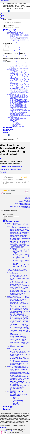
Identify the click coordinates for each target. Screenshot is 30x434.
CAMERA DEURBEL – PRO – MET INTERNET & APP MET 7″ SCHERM (18, 296)
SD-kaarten (15, 122)
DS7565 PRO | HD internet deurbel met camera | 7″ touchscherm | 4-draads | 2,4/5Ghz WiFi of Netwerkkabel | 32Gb (19, 71)
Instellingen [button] (21, 425)
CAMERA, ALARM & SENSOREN (14, 103)
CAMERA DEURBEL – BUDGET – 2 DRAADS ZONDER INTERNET (18, 46)
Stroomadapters (17, 123)
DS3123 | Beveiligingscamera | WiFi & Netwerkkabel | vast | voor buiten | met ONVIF (18, 107)
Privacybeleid (26, 207)
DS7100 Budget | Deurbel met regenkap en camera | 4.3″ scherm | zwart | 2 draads (21, 50)
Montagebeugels (17, 124)
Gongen (15, 125)
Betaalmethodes (25, 204)
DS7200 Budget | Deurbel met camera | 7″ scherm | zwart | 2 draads (21, 55)
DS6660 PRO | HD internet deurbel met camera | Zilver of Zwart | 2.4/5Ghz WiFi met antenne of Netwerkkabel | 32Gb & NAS (20, 59)
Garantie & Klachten (24, 201)
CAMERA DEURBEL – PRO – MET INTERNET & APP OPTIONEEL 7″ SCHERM (18, 57)
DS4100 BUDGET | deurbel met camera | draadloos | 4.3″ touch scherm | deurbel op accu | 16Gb (19, 35)
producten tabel (8, 129)
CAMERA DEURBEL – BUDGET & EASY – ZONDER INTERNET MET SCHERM (16, 33)
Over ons (27, 198)
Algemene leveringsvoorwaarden (20, 206)
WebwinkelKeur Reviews (9, 431)
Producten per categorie (11, 221)
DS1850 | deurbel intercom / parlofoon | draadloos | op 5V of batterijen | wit (19, 100)
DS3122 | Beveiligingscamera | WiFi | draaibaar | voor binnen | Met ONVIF (18, 105)
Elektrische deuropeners (18, 126)
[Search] (4, 26)
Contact (27, 197)
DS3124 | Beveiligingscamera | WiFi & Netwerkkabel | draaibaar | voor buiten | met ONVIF (20, 110)
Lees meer (3, 427)
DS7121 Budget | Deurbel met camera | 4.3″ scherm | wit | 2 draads (21, 48)
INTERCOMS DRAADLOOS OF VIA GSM (16, 94)
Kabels (14, 121)
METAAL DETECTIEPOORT (13, 117)
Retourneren (7, 130)
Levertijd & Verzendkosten (22, 203)
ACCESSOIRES (13, 120)
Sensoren (12, 116)
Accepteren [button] (3, 425)
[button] (9, 30)
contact (5, 132)
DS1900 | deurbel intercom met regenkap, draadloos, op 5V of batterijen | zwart (19, 102)
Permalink (3, 172)
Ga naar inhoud (4, 0)
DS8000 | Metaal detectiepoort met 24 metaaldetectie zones (18, 119)
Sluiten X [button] (9, 425)
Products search (8, 19)
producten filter (8, 127)
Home (5, 29)
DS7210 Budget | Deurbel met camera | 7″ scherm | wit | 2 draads (21, 53)
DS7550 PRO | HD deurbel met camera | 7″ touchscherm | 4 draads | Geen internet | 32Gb (19, 43)
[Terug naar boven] (0, 212)
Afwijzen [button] (15, 425)
